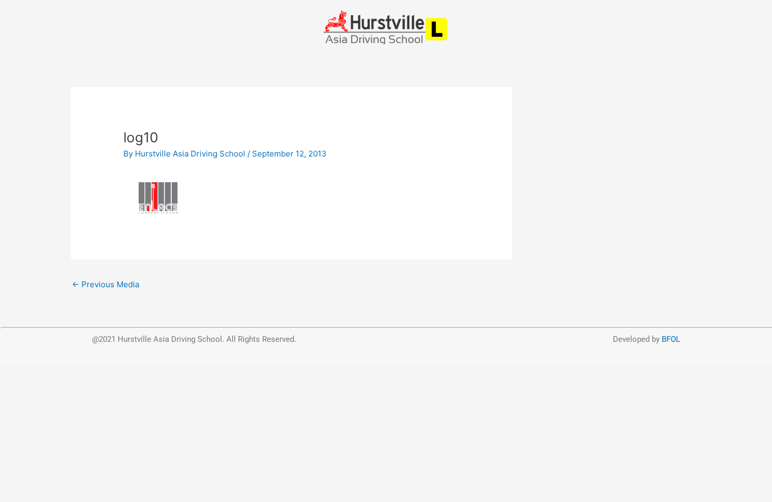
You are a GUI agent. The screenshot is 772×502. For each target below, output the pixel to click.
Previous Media (105, 284)
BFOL (671, 339)
